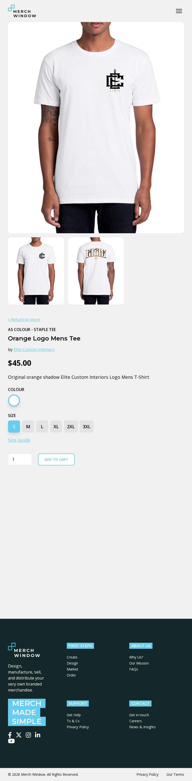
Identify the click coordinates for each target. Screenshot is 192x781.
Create (72, 657)
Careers (135, 720)
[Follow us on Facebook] (10, 735)
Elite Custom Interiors (34, 349)
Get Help (74, 714)
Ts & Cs (73, 720)
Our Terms (175, 774)
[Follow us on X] (19, 735)
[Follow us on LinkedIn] (37, 735)
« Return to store (24, 319)
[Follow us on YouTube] (11, 741)
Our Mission (139, 663)
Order (71, 675)
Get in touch (139, 714)
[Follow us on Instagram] (28, 735)
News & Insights (142, 726)
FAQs (133, 669)
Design (72, 663)
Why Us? (136, 657)
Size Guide (19, 440)
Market (72, 669)
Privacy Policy (78, 726)
